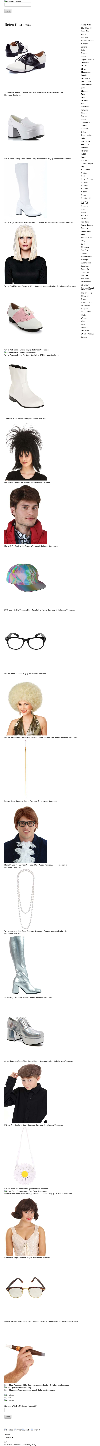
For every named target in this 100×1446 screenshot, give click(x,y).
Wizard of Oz (86, 327)
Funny (83, 119)
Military (84, 192)
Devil (83, 88)
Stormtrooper (86, 281)
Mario (83, 176)
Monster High (86, 198)
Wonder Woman (87, 334)
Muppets (84, 206)
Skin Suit (84, 250)
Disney (83, 97)
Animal (83, 34)
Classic (84, 65)
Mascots (84, 182)
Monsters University (85, 202)
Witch (83, 324)
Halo (83, 138)
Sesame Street (87, 237)
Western (84, 321)
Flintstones (85, 106)
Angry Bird (85, 31)
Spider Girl (85, 269)
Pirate (83, 212)
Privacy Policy (30, 1444)
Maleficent (85, 185)
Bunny (83, 56)
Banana (84, 47)
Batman (84, 53)
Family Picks (85, 24)
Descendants (86, 81)
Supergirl (84, 259)
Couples (84, 75)
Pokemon (84, 218)
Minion (83, 195)
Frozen (84, 116)
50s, (87, 28)
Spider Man (85, 272)
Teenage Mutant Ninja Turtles (87, 289)
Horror (83, 157)
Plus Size (84, 215)
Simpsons (85, 247)
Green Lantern (86, 135)
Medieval (84, 188)
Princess (84, 228)
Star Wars (85, 278)
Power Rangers (87, 225)
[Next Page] (9, 1400)
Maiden (84, 173)
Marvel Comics (87, 179)
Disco (83, 94)
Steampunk (85, 285)
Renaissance (86, 231)
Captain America (87, 59)
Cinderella (85, 62)
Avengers (84, 43)
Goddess (84, 128)
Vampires (84, 308)
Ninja (83, 166)
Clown (83, 69)
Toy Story (84, 299)
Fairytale (84, 110)
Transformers (86, 302)
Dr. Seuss (85, 100)
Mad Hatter (85, 169)
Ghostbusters (86, 122)
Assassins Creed (87, 40)
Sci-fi (83, 244)
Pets (83, 209)
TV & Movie (85, 305)
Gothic (83, 132)
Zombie (84, 337)
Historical (84, 151)
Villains (83, 315)
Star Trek (84, 275)
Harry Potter (85, 141)
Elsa (82, 103)
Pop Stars (85, 222)
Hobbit (83, 154)
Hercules (84, 147)
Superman (85, 266)
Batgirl (83, 50)
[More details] (25, 90)
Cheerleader (86, 72)
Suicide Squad (86, 256)
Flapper (84, 113)
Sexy (83, 240)
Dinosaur (84, 91)
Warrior (84, 318)
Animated (84, 37)
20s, (82, 28)
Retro (83, 234)
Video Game (86, 311)
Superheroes (86, 263)
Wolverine (85, 330)
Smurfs (84, 253)
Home (7, 1434)
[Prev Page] (9, 1395)
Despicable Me (87, 84)
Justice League (87, 163)
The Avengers (86, 293)
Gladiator (84, 125)
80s (91, 28)
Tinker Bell (85, 296)
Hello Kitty (85, 144)
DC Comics (85, 78)
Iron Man (84, 160)
